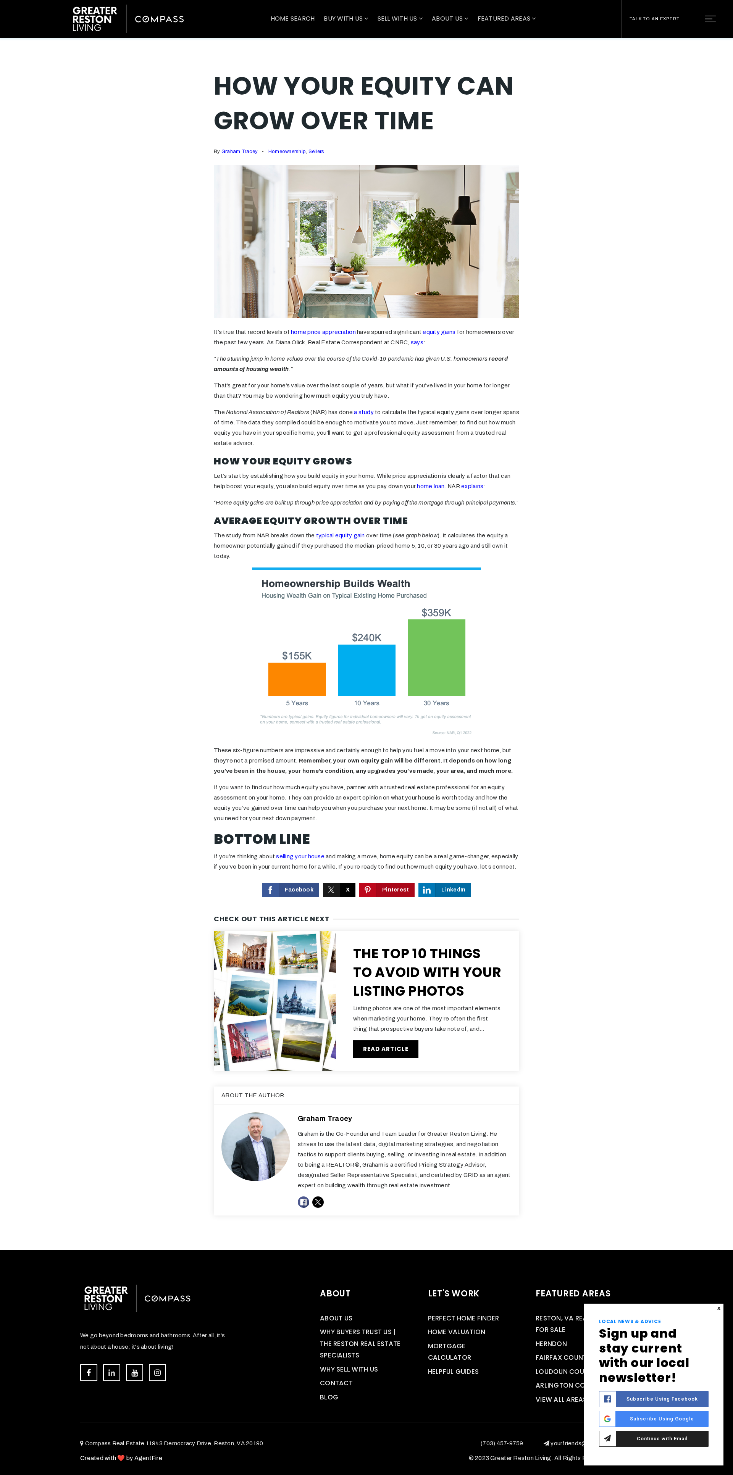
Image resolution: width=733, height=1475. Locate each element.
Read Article (385, 1049)
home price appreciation (323, 332)
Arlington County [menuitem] (569, 1385)
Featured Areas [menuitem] (505, 18)
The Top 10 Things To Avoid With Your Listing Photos (427, 972)
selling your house (300, 856)
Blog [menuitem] (329, 1397)
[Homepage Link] (128, 18)
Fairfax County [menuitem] (563, 1357)
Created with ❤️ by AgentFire (121, 1458)
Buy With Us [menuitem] (344, 18)
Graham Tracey (239, 151)
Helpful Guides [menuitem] (453, 1371)
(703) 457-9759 (502, 1443)
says (417, 342)
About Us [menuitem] (448, 18)
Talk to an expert (655, 18)
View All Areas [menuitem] (561, 1399)
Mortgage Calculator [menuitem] (449, 1351)
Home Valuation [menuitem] (457, 1331)
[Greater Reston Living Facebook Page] (88, 1372)
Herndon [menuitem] (551, 1343)
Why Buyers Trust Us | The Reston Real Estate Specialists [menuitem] (360, 1343)
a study (364, 412)
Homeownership (287, 151)
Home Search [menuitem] (293, 18)
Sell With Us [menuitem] (398, 18)
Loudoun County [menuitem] (566, 1371)
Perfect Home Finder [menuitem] (463, 1318)
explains (472, 486)
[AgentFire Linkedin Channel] (111, 1372)
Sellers (316, 151)
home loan (430, 486)
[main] (366, 625)
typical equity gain (340, 535)
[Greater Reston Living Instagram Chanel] (157, 1372)
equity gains (439, 332)
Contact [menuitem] (336, 1383)
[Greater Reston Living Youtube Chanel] (134, 1372)
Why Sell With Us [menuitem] (349, 1369)
